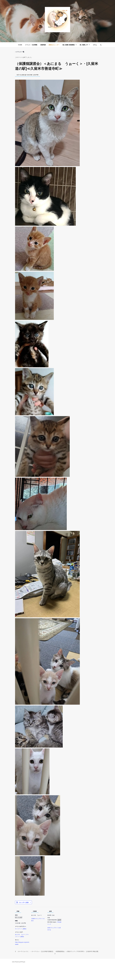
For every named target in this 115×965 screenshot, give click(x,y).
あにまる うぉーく (20, 934)
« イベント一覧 (19, 52)
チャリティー (18, 929)
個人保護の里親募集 (69, 45)
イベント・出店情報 (31, 45)
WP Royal (22, 962)
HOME (20, 45)
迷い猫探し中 (84, 45)
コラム (95, 45)
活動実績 (43, 45)
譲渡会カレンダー (54, 45)
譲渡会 (24, 929)
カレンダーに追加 (24, 902)
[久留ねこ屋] (57, 19)
